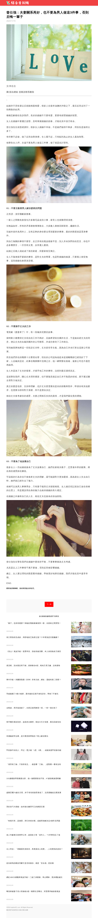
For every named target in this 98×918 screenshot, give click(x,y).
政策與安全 (15, 910)
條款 (20, 910)
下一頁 (49, 604)
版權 (26, 910)
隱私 (23, 910)
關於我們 (9, 910)
